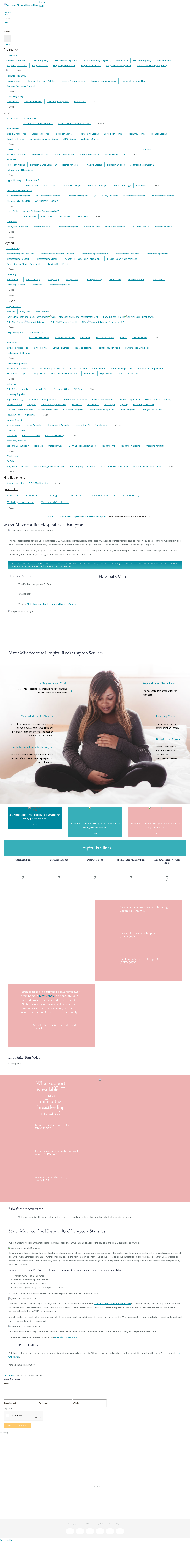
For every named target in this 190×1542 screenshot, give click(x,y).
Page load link (7, 1540)
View (6, 22)
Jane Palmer (10, 1375)
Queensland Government (65, 1337)
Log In (42, 2)
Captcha (8, 1408)
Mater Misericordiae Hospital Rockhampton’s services (53, 604)
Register (43, 5)
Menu (8, 44)
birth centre (47, 996)
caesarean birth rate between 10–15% (112, 1303)
